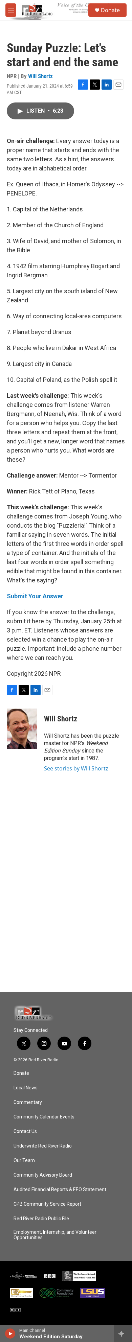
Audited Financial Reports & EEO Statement (60, 1189)
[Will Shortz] (22, 729)
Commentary (28, 1102)
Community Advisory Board (43, 1175)
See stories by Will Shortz (76, 768)
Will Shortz (40, 76)
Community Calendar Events (44, 1116)
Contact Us (25, 1131)
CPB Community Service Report (47, 1204)
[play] (10, 1333)
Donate (110, 10)
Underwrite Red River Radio (43, 1146)
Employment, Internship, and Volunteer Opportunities (55, 1235)
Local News (26, 1087)
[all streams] (123, 1333)
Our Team (24, 1160)
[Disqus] (66, 900)
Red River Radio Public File (41, 1218)
